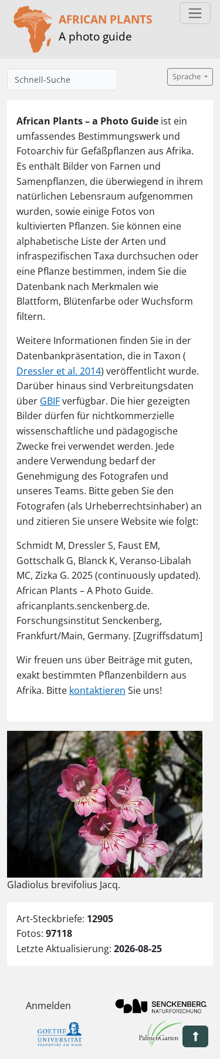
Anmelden (48, 1005)
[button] (195, 1036)
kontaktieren (97, 690)
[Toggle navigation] (195, 13)
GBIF (50, 400)
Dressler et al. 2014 (58, 371)
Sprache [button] (187, 77)
